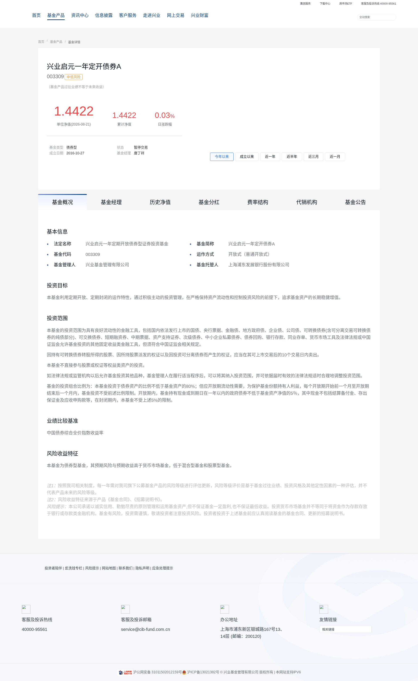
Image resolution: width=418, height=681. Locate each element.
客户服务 (128, 15)
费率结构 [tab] (257, 202)
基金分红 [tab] (209, 202)
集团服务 (305, 3)
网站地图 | (110, 568)
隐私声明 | (143, 568)
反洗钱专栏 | (74, 568)
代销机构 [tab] (306, 202)
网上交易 (175, 15)
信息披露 (104, 15)
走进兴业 (151, 15)
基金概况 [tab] (62, 202)
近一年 (270, 156)
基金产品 (56, 15)
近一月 (335, 156)
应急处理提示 (162, 568)
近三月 (313, 156)
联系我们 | (126, 568)
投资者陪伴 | (54, 568)
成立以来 (247, 156)
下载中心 (325, 3)
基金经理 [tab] (111, 202)
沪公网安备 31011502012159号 (157, 672)
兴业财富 (199, 15)
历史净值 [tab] (160, 202)
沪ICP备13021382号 (202, 672)
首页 (36, 15)
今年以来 (222, 156)
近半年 (292, 156)
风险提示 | (93, 568)
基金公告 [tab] (355, 202)
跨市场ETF (345, 3)
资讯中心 (80, 15)
